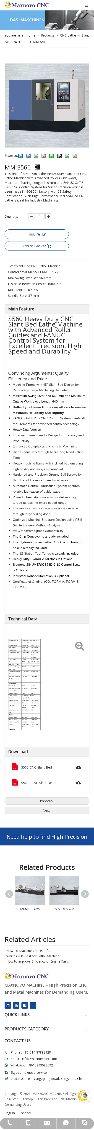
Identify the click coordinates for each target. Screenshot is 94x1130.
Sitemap (27, 1099)
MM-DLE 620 (30, 909)
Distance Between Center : (27, 284)
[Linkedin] (8, 1005)
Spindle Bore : (18, 295)
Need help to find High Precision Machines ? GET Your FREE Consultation (47, 839)
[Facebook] (33, 1005)
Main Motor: (17, 289)
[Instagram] (24, 1005)
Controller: (15, 272)
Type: (12, 266)
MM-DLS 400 (64, 909)
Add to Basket (34, 245)
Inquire (34, 234)
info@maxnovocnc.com (39, 1058)
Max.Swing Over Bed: (23, 278)
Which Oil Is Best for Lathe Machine (32, 956)
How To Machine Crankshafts (28, 950)
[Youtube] (16, 1005)
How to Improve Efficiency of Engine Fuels (37, 961)
